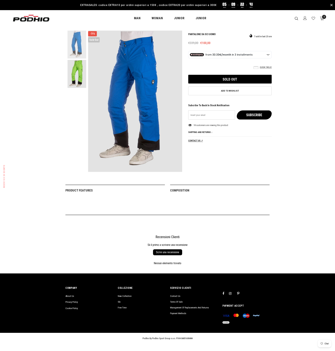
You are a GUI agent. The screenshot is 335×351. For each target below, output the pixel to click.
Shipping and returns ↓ (200, 132)
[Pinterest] (240, 293)
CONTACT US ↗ (195, 140)
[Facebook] (225, 293)
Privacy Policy (71, 302)
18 (194, 125)
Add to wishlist (230, 90)
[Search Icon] (296, 18)
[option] (135, 101)
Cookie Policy (71, 308)
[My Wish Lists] (313, 18)
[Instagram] (232, 293)
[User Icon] (305, 18)
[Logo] (31, 18)
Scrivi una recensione (167, 252)
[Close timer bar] (331, 5)
